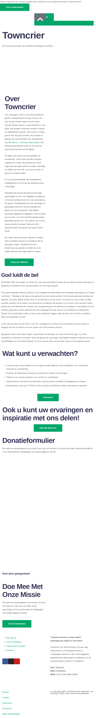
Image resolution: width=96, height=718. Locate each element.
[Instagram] (11, 661)
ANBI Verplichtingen (11, 714)
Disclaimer (7, 708)
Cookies (5, 697)
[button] (14, 7)
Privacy (5, 692)
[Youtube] (17, 661)
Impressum (7, 703)
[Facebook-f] (5, 661)
